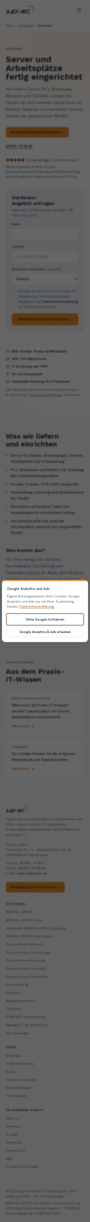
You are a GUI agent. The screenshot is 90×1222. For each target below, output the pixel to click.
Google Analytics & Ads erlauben (45, 632)
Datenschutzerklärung (36, 606)
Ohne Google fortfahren (45, 619)
